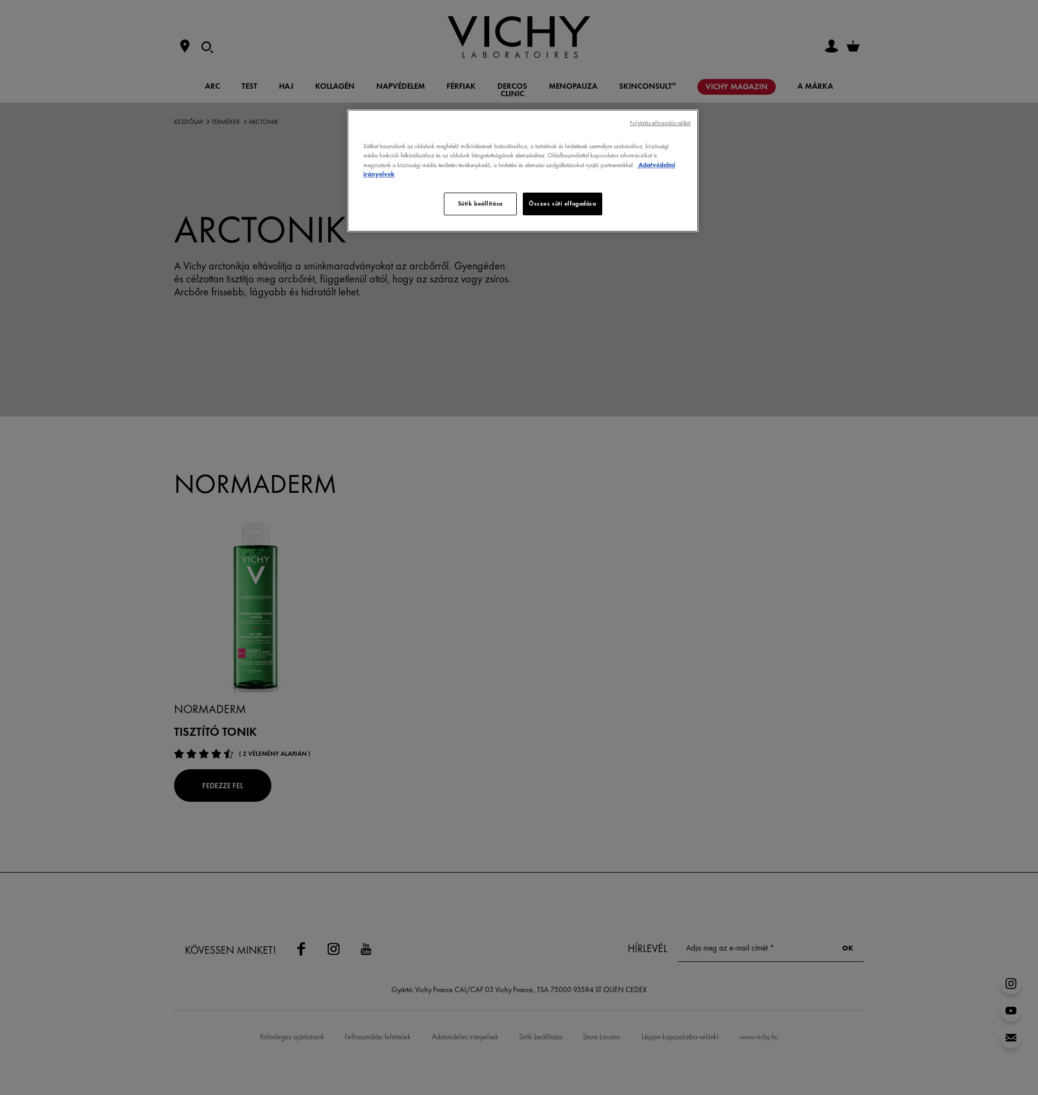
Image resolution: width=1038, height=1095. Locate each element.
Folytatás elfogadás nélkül (660, 123)
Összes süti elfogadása (562, 203)
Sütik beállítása (480, 203)
